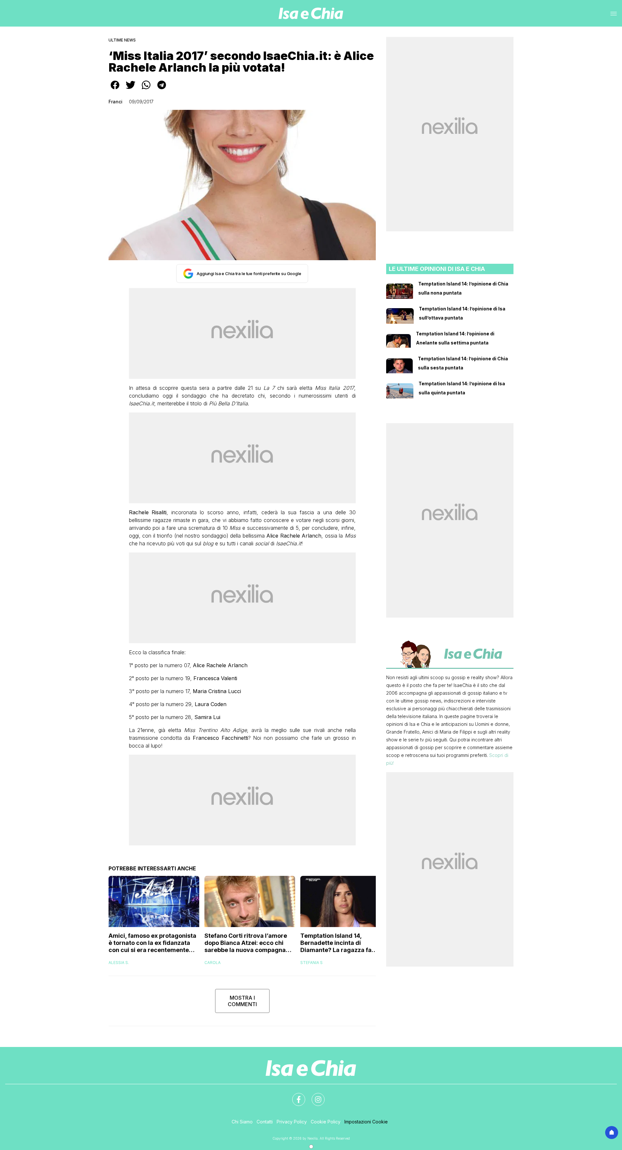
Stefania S (311, 962)
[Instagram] (314, 1095)
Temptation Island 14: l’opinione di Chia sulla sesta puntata (463, 363)
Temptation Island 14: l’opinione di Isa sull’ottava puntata (462, 313)
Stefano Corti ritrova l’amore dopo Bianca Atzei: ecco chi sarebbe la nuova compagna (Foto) (245, 943)
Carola (212, 962)
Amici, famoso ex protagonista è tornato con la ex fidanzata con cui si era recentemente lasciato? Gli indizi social (152, 943)
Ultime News (122, 40)
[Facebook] (294, 1095)
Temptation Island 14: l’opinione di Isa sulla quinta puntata (462, 388)
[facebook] (115, 89)
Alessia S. (119, 962)
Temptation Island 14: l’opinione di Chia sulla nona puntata (463, 288)
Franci (115, 101)
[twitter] (130, 89)
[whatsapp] (146, 89)
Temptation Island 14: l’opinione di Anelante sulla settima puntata (455, 338)
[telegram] (161, 89)
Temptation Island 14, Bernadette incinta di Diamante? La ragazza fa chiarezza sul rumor (336, 943)
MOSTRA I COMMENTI (242, 1000)
